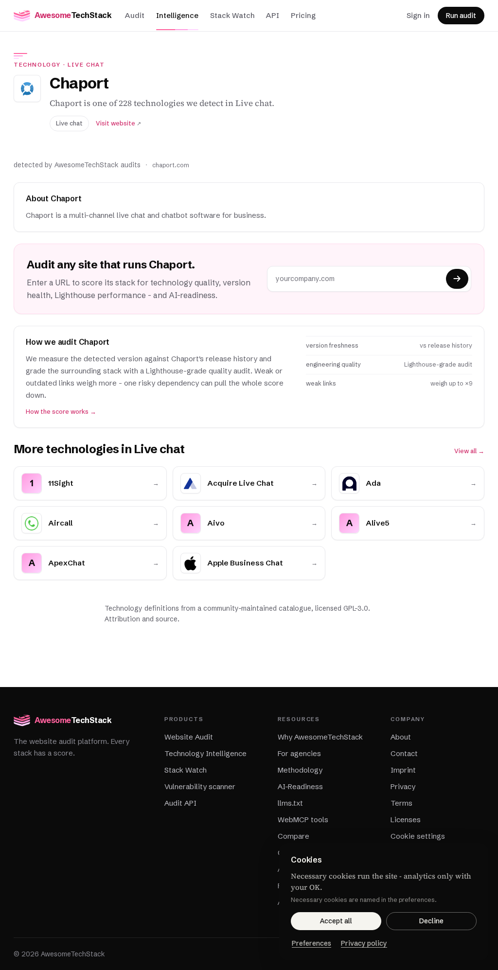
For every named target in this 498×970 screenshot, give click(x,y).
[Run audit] (457, 279)
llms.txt (290, 803)
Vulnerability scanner (199, 786)
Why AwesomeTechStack (320, 736)
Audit (134, 15)
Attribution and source (141, 619)
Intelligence (177, 15)
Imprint (403, 770)
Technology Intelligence (205, 753)
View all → (469, 451)
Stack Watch (232, 15)
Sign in (418, 15)
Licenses (406, 819)
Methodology (300, 770)
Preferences (311, 943)
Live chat (86, 64)
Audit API (180, 803)
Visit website (118, 123)
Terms (401, 803)
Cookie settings (418, 836)
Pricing (303, 15)
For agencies (299, 753)
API (272, 15)
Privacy (403, 786)
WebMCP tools (303, 819)
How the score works (61, 411)
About (401, 736)
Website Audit (188, 736)
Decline (431, 921)
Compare (293, 836)
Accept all (336, 921)
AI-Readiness (300, 786)
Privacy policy (364, 943)
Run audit (461, 15)
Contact (404, 753)
